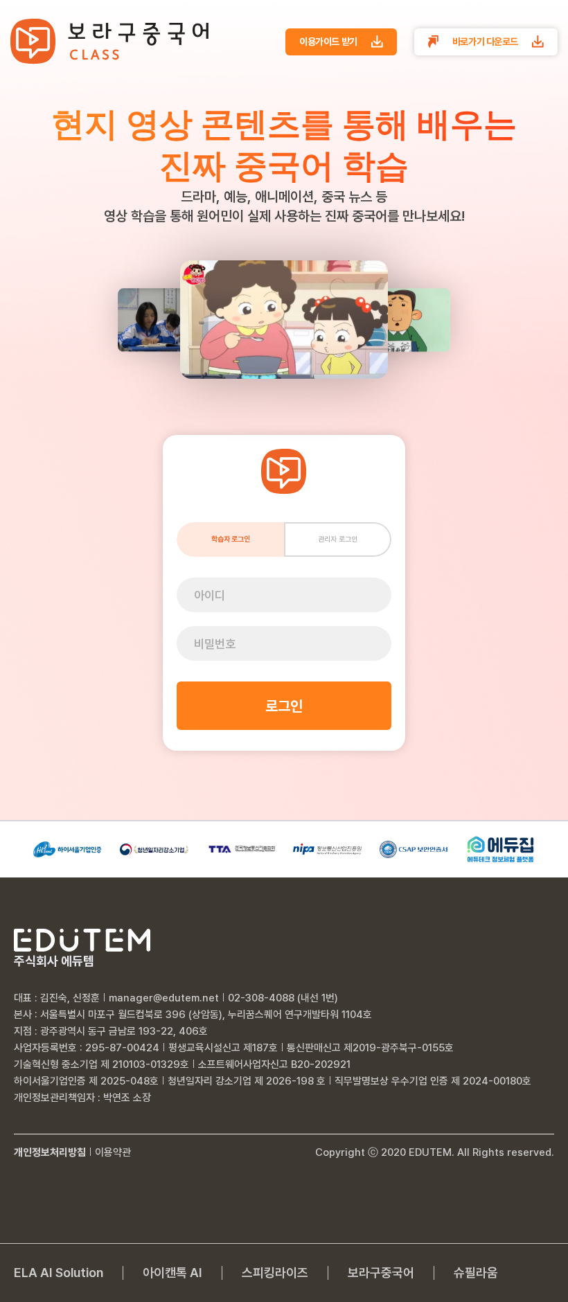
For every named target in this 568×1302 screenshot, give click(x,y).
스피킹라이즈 (275, 1273)
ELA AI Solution (58, 1273)
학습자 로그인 (230, 539)
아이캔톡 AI (172, 1273)
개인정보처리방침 (50, 1152)
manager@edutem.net (164, 998)
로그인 (284, 706)
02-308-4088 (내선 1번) (283, 998)
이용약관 (113, 1152)
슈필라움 (476, 1273)
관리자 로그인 (337, 539)
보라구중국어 (381, 1273)
